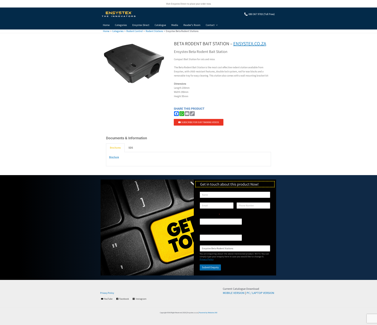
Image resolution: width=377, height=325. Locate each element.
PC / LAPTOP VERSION (260, 293)
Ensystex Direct (140, 25)
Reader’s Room (191, 25)
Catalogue (160, 25)
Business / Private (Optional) (215, 230)
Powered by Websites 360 (208, 312)
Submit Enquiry (210, 267)
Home (106, 25)
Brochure (114, 157)
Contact (210, 25)
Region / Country (210, 214)
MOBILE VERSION (233, 293)
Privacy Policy (207, 259)
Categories (121, 25)
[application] (216, 25)
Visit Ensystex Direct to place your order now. (188, 3)
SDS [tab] (130, 147)
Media (174, 25)
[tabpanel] (188, 159)
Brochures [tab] (115, 147)
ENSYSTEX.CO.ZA (249, 43)
